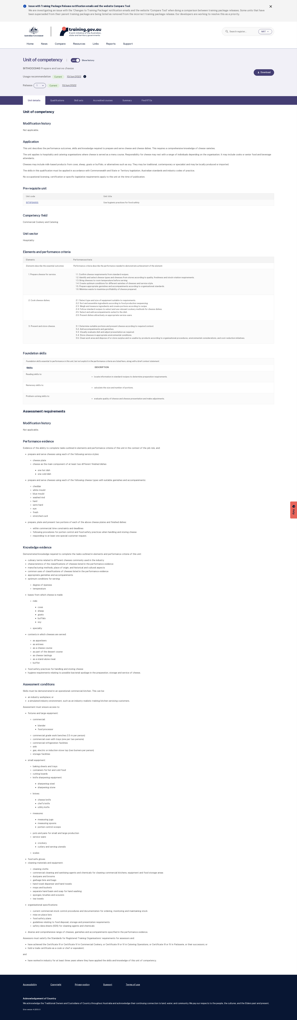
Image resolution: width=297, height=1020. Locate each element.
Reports (111, 43)
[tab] (34, 100)
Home (30, 43)
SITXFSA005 (32, 202)
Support (128, 43)
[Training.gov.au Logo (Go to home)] (76, 31)
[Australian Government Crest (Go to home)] (37, 31)
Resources (79, 43)
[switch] (75, 60)
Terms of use (133, 984)
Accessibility (30, 984)
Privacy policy (82, 984)
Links (96, 43)
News (44, 43)
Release (27, 85)
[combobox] (243, 31)
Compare (60, 43)
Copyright (55, 984)
